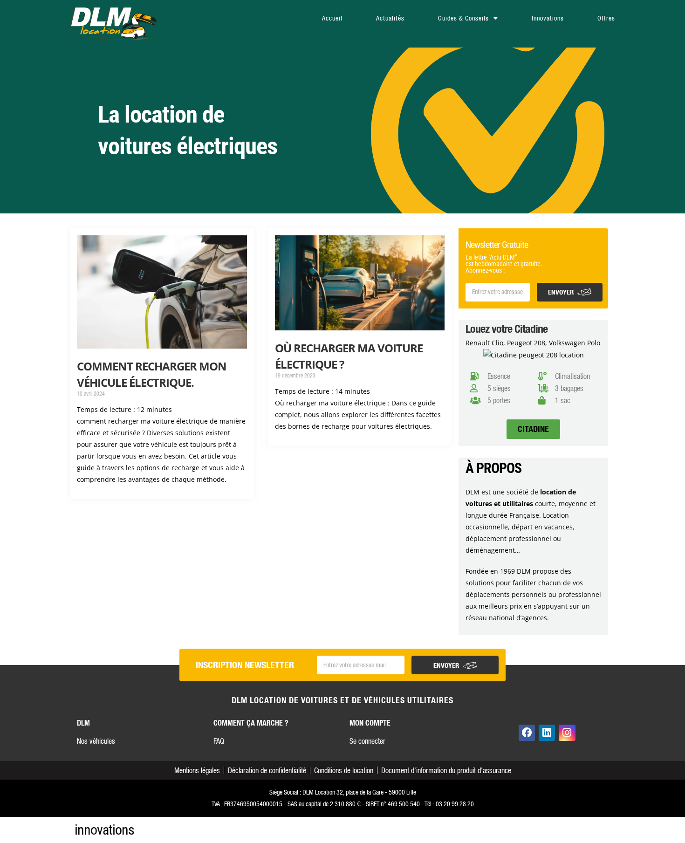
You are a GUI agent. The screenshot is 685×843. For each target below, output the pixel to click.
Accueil (332, 18)
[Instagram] (567, 733)
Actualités (390, 18)
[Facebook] (527, 733)
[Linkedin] (547, 733)
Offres (606, 18)
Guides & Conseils (463, 18)
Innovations (548, 18)
